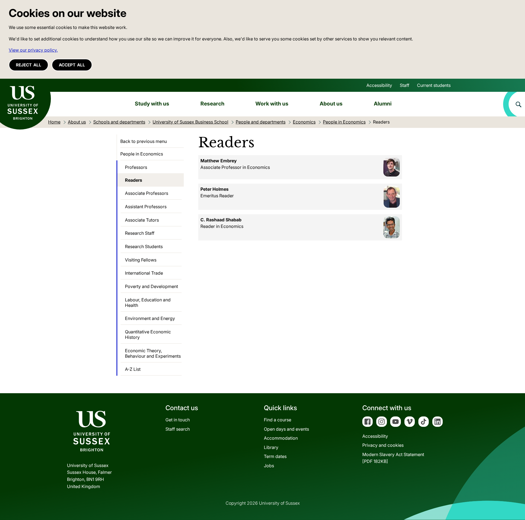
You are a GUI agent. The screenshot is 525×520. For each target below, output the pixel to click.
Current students (434, 85)
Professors (136, 167)
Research (212, 103)
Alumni (383, 103)
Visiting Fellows (140, 260)
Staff (404, 85)
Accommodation (281, 438)
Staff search (177, 429)
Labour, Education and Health (148, 302)
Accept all (72, 64)
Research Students (144, 246)
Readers (133, 180)
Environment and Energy (150, 318)
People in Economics (141, 154)
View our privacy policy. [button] (33, 50)
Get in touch (177, 419)
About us (331, 103)
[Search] (514, 104)
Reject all (28, 64)
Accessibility (379, 85)
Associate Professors (146, 193)
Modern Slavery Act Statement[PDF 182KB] (393, 458)
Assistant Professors (146, 206)
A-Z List (133, 369)
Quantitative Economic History (148, 334)
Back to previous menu (143, 141)
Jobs (269, 465)
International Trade (144, 273)
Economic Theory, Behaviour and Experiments (153, 353)
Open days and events (286, 429)
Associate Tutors (142, 220)
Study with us (152, 103)
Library (271, 447)
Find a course (277, 419)
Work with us (271, 103)
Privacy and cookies (383, 445)
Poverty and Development (151, 286)
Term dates (275, 456)
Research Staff (139, 233)
